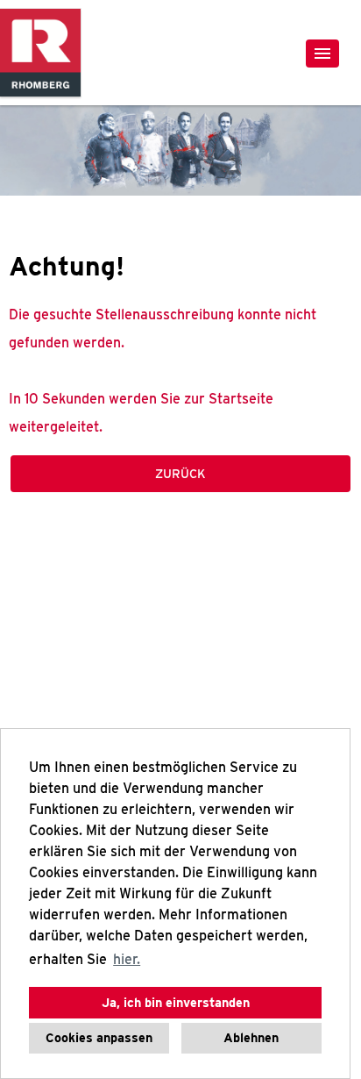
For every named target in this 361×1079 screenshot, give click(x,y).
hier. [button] (126, 959)
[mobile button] (322, 53)
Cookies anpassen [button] (99, 1037)
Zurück (180, 474)
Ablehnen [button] (251, 1037)
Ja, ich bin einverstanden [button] (176, 1002)
